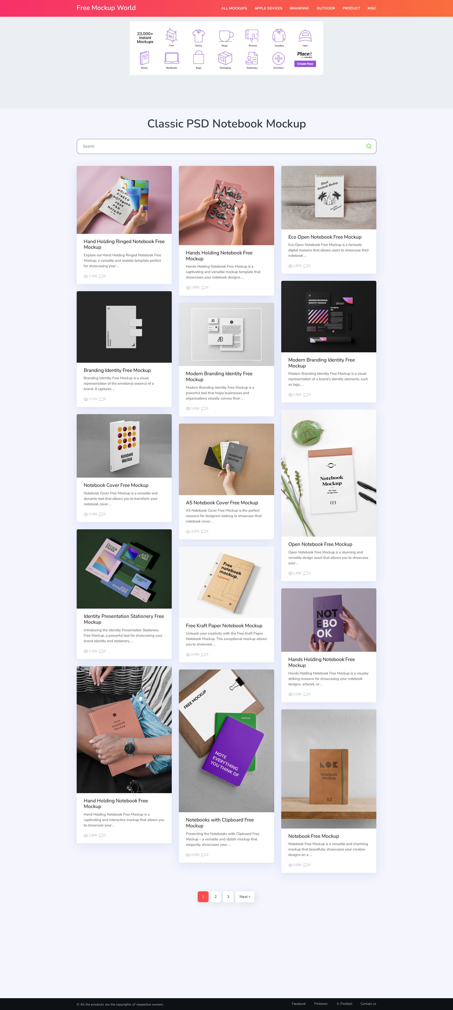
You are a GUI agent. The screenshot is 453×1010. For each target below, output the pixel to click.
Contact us (368, 1004)
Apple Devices (268, 8)
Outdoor (326, 8)
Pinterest (320, 1004)
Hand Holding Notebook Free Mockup (116, 803)
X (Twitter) (344, 1004)
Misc (372, 8)
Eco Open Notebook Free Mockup (324, 237)
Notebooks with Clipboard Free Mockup (220, 822)
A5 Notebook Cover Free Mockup (222, 502)
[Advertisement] (226, 91)
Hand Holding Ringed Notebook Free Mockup (124, 244)
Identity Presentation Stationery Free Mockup (124, 619)
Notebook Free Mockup (313, 836)
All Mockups (234, 8)
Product (351, 8)
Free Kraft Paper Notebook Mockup (224, 625)
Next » (244, 896)
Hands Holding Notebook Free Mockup (219, 255)
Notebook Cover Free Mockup (116, 485)
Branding (299, 8)
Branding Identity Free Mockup (117, 370)
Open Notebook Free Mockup (320, 544)
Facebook (299, 1004)
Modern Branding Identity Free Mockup (321, 363)
